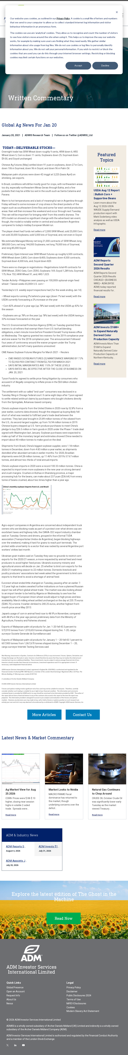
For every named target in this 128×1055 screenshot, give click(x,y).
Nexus (9, 1003)
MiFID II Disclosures (76, 1003)
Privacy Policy (73, 987)
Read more (99, 230)
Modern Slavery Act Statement (82, 1011)
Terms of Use (73, 999)
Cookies (70, 1007)
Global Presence (15, 987)
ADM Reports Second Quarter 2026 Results (104, 264)
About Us (11, 999)
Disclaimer (72, 991)
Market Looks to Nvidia (63, 789)
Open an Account (15, 991)
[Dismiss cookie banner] (117, 12)
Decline (105, 65)
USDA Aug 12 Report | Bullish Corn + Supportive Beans (107, 194)
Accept (78, 65)
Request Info (13, 995)
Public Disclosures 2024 (78, 995)
